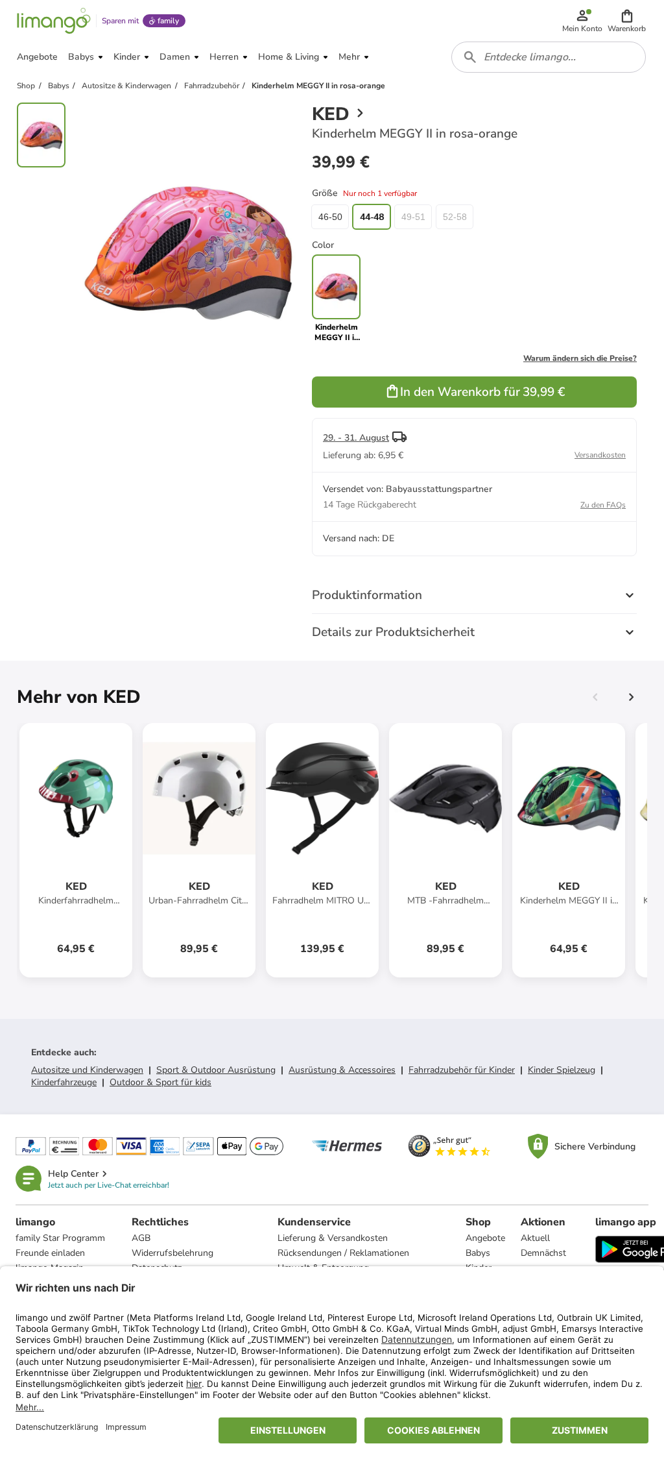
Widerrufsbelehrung (172, 1253)
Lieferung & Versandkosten (333, 1238)
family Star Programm (60, 1238)
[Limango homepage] (54, 20)
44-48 (372, 217)
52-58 (455, 217)
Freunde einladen (50, 1253)
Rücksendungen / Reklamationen (343, 1253)
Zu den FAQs (603, 505)
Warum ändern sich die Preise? (580, 358)
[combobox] (548, 57)
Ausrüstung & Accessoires (342, 1070)
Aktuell (535, 1238)
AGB (141, 1238)
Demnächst (543, 1253)
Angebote (485, 1238)
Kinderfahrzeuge (64, 1082)
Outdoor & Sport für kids (160, 1082)
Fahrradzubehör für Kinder (462, 1070)
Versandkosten (600, 455)
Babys (478, 1253)
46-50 (330, 217)
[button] (627, 20)
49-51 (413, 217)
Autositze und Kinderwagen (87, 1070)
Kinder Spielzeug (561, 1070)
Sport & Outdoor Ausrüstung (216, 1070)
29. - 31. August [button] (356, 438)
